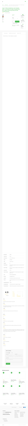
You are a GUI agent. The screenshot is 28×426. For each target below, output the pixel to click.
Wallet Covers (21, 416)
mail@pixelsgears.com (8, 412)
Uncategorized (22, 414)
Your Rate (7, 352)
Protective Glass (16, 417)
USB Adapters (21, 415)
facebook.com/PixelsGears (6, 414)
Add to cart (17, 21)
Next (3, 22)
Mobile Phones (16, 414)
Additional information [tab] (12, 33)
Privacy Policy (5, 420)
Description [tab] (6, 33)
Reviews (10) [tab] (19, 33)
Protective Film (16, 416)
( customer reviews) (7, 12)
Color (13, 17)
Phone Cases (16, 415)
